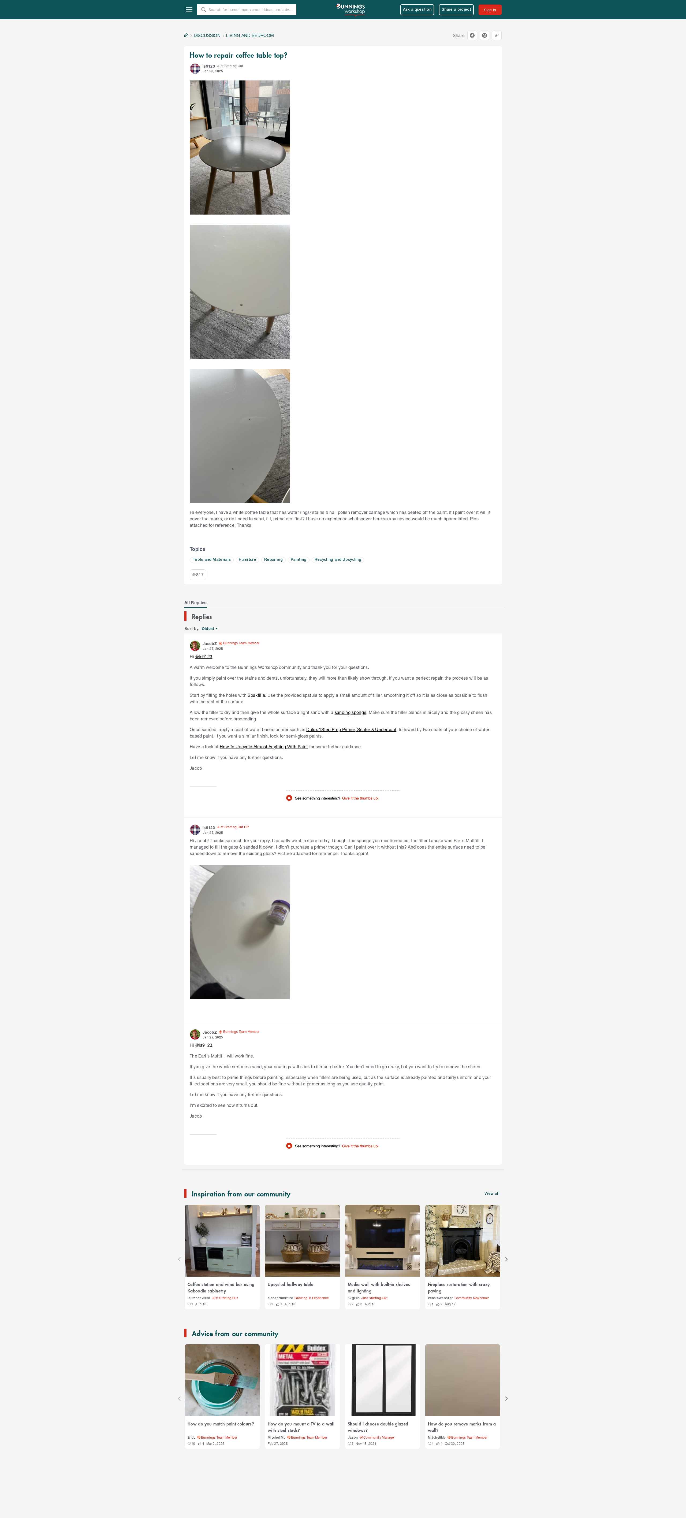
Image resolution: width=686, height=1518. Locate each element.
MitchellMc (276, 1437)
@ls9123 (203, 656)
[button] (195, 68)
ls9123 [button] (209, 66)
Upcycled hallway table (290, 1284)
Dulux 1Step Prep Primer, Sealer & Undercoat (351, 729)
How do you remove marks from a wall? (462, 1426)
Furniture (247, 560)
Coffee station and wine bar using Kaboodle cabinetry (221, 1287)
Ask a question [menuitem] (417, 10)
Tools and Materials (212, 560)
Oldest (208, 628)
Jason (353, 1437)
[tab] (195, 602)
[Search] (203, 9)
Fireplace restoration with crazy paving (459, 1287)
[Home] (186, 35)
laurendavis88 (199, 1298)
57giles (354, 1298)
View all (491, 1194)
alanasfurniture (280, 1298)
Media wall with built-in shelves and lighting (379, 1287)
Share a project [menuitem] (456, 10)
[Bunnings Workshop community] (351, 9)
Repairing (273, 560)
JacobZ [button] (210, 643)
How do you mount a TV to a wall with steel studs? (301, 1426)
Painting (299, 560)
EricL (192, 1437)
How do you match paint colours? (221, 1423)
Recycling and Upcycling (338, 560)
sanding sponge (351, 712)
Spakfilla (256, 695)
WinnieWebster (440, 1298)
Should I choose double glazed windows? (378, 1426)
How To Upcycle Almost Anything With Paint (264, 746)
